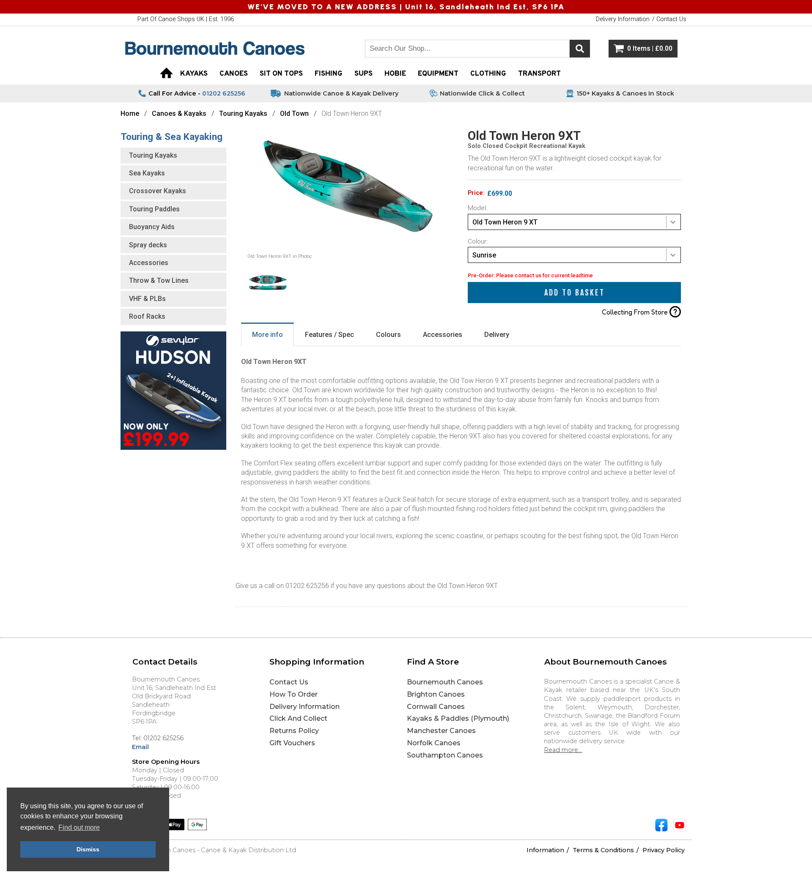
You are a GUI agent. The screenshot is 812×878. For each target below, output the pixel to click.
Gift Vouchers (292, 743)
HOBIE (395, 74)
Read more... (563, 750)
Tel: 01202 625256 (158, 738)
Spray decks (148, 245)
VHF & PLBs (147, 299)
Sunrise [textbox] (484, 255)
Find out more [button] (79, 827)
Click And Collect (298, 718)
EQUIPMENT (438, 74)
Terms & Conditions (603, 850)
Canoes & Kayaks (180, 113)
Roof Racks (147, 316)
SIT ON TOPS (281, 74)
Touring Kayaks (243, 113)
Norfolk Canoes (434, 743)
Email (140, 747)
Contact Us (288, 682)
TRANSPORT (539, 74)
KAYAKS (194, 74)
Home (130, 113)
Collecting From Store (639, 311)
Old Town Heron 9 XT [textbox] (505, 222)
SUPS (363, 74)
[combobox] (574, 222)
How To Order (293, 694)
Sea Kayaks (147, 173)
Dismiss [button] (88, 849)
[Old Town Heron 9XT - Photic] (348, 251)
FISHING (329, 74)
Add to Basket (574, 292)
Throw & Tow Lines (159, 280)
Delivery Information (304, 707)
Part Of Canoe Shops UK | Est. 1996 (185, 19)
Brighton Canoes (436, 694)
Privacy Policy (663, 850)
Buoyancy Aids (152, 227)
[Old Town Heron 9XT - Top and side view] (267, 301)
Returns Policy (294, 731)
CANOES (233, 74)
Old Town (294, 113)
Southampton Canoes (445, 755)
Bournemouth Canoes (445, 682)
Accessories (148, 263)
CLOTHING (488, 74)
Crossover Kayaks (157, 191)
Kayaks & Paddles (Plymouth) (458, 718)
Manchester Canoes (441, 731)
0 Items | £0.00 (649, 48)
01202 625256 (223, 93)
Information (545, 850)
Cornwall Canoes (436, 707)
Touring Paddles (154, 209)
